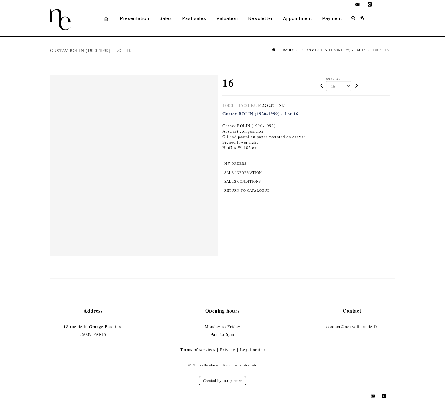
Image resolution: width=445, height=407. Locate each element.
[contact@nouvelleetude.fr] (357, 4)
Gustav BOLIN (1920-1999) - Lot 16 (333, 49)
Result (288, 49)
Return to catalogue (247, 190)
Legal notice (252, 349)
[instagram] (370, 4)
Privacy (227, 349)
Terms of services (197, 349)
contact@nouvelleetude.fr (351, 326)
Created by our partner (222, 380)
